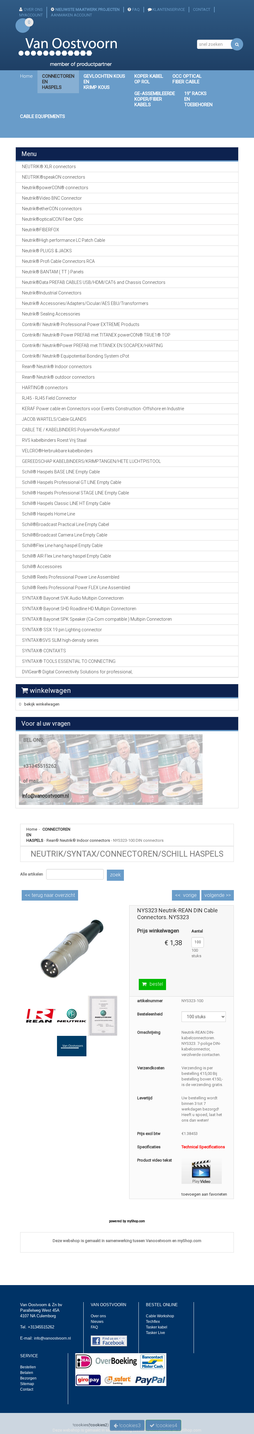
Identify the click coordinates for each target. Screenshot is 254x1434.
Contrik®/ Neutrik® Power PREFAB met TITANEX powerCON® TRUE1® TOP (96, 334)
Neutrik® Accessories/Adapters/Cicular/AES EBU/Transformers (85, 303)
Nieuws (97, 1321)
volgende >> (217, 895)
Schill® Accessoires (42, 566)
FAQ (136, 9)
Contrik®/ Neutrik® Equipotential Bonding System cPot (75, 356)
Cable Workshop (160, 1316)
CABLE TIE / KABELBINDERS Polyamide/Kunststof (71, 429)
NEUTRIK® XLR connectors (49, 166)
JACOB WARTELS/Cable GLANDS (54, 419)
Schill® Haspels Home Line (48, 513)
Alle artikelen (31, 874)
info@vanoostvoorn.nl (45, 796)
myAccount (31, 15)
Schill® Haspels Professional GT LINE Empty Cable (71, 482)
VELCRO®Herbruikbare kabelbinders (57, 450)
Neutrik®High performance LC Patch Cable (63, 240)
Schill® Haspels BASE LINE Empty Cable (61, 471)
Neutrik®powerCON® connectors (55, 187)
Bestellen (28, 1367)
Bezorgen (28, 1378)
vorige (190, 895)
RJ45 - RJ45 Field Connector (49, 398)
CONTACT (201, 9)
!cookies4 (166, 1425)
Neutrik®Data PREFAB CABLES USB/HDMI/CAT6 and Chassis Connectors (93, 282)
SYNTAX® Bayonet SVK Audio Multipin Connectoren (73, 598)
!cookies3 (129, 1425)
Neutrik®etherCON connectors (52, 208)
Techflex (153, 1321)
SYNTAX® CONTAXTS (44, 650)
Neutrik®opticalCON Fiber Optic (52, 219)
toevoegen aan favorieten (204, 1194)
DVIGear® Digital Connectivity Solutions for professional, (77, 671)
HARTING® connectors (45, 387)
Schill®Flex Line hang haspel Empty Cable (62, 545)
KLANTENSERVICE (168, 9)
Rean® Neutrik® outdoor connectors (58, 377)
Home (26, 76)
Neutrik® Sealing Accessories (51, 313)
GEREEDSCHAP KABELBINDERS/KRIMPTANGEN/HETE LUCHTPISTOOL (91, 461)
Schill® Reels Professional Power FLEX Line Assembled (76, 587)
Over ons (98, 1316)
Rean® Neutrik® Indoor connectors (78, 840)
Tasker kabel (156, 1327)
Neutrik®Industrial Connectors (51, 292)
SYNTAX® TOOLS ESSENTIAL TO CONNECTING (69, 661)
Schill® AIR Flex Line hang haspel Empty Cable (66, 556)
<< (50, 895)
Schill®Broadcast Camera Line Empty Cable (64, 534)
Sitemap (27, 1384)
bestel (156, 984)
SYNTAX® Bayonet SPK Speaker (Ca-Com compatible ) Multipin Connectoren (97, 619)
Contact (26, 1389)
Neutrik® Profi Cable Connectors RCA (58, 261)
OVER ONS (33, 9)
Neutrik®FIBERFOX (40, 229)
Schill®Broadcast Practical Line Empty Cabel (65, 524)
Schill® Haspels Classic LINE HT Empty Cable (66, 503)
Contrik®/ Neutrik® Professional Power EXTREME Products (80, 324)
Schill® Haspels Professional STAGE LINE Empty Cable (75, 492)
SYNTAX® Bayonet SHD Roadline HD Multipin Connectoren (79, 608)
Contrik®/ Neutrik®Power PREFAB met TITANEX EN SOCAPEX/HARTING (92, 345)
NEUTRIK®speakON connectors (53, 177)
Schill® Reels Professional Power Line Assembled (70, 577)
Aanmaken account (71, 15)
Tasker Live (155, 1333)
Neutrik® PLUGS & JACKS (47, 250)
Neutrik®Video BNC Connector (52, 198)
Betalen (26, 1373)
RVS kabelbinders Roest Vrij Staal (54, 440)
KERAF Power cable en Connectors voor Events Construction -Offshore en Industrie (103, 408)
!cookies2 (98, 1425)
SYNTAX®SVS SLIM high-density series (60, 640)
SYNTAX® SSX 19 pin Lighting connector (62, 629)
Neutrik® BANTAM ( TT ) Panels (53, 271)
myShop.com (136, 1221)
